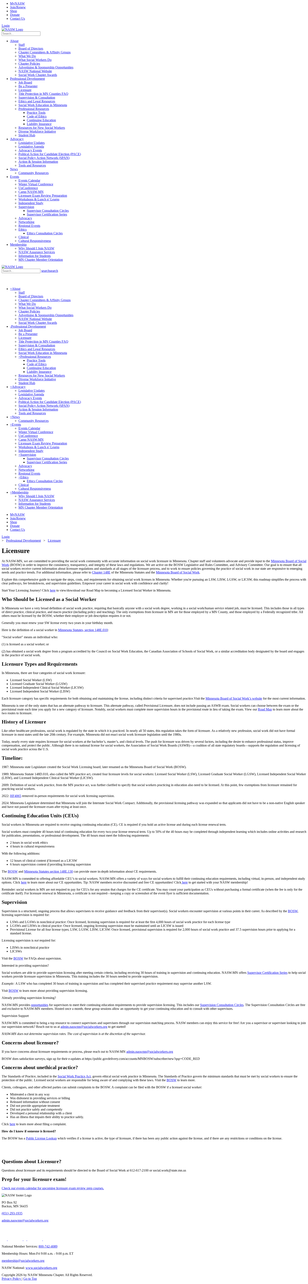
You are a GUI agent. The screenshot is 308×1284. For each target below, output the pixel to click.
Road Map (265, 709)
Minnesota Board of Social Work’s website (234, 698)
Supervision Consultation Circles (221, 1005)
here (53, 590)
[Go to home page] (12, 29)
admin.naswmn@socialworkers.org (84, 1026)
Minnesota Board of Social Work (177, 572)
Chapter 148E (101, 572)
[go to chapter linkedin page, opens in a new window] (15, 1239)
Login (6, 25)
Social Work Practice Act (74, 1076)
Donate (15, 15)
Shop (13, 11)
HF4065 (15, 796)
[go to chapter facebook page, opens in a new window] (25, 1239)
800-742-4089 (48, 1246)
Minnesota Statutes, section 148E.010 (83, 630)
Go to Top (30, 1278)
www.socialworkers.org (41, 1268)
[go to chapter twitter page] (5, 1239)
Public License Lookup (41, 1138)
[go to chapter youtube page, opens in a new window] (35, 1239)
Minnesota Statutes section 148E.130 (48, 871)
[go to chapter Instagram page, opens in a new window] (45, 1239)
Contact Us (17, 18)
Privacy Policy (12, 1278)
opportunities (39, 1005)
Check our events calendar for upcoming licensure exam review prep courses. (53, 1188)
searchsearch (49, 271)
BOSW (13, 871)
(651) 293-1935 (12, 1213)
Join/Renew (18, 7)
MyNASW (17, 3)
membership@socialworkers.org (23, 1260)
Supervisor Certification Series (267, 972)
